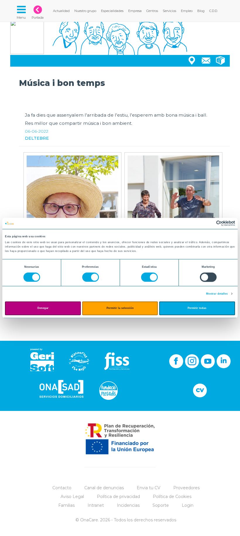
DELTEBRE (37, 138)
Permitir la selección (120, 308)
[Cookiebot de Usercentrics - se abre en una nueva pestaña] (209, 223)
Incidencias (128, 505)
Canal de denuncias (104, 487)
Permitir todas (197, 308)
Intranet (96, 505)
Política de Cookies (172, 496)
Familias (66, 505)
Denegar (43, 308)
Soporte (160, 505)
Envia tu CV (148, 487)
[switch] (90, 277)
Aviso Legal (72, 496)
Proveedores (186, 487)
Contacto (61, 487)
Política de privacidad (118, 496)
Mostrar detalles (217, 293)
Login (187, 505)
